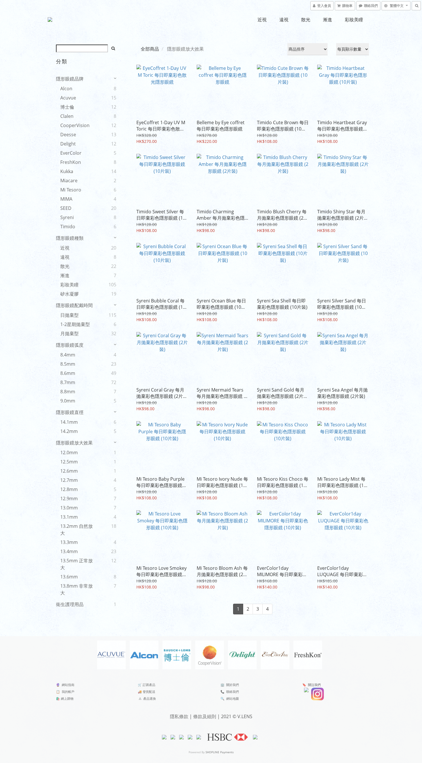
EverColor (71, 153)
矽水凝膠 (69, 294)
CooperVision (75, 125)
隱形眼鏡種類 (70, 238)
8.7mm (67, 382)
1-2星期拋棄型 (75, 324)
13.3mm (69, 542)
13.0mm (69, 508)
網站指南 (68, 685)
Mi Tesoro (70, 190)
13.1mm (69, 517)
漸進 (327, 19)
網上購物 (67, 698)
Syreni (67, 217)
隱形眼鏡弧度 (70, 345)
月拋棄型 (69, 333)
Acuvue (68, 98)
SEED (65, 208)
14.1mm (69, 422)
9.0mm (67, 401)
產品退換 (149, 698)
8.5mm (67, 364)
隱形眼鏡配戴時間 (74, 305)
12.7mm (69, 480)
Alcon (66, 88)
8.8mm (67, 391)
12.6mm (69, 471)
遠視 (284, 19)
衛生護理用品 (70, 604)
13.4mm (69, 551)
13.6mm (69, 577)
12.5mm (69, 462)
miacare (69, 180)
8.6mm (67, 373)
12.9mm (69, 498)
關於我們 (232, 685)
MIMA (66, 199)
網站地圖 (232, 698)
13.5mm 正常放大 (76, 564)
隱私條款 (179, 716)
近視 (262, 19)
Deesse (68, 134)
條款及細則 (204, 716)
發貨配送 (149, 691)
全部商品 (150, 49)
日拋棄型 (69, 315)
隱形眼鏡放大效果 (74, 443)
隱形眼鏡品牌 (70, 79)
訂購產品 (149, 685)
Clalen (66, 116)
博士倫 (67, 107)
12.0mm (69, 452)
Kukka (66, 171)
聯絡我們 (232, 691)
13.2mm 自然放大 (76, 529)
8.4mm (67, 355)
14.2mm (69, 431)
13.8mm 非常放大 (76, 589)
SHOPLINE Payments (220, 752)
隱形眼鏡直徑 (70, 412)
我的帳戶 (68, 691)
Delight (68, 144)
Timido (67, 226)
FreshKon (70, 162)
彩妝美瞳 (354, 19)
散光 (305, 19)
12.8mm (69, 489)
